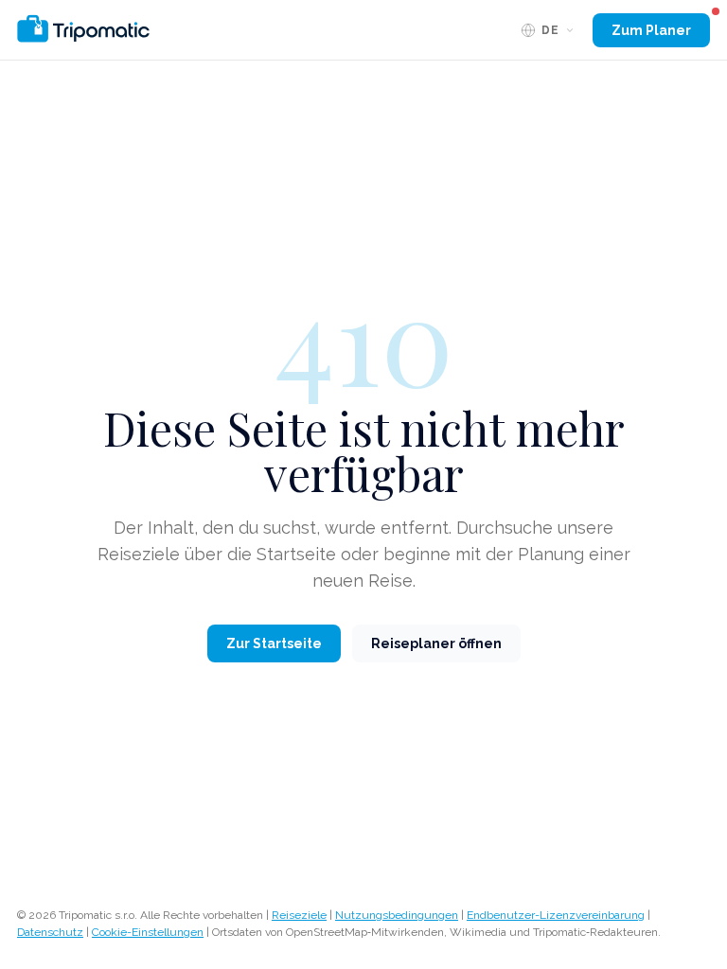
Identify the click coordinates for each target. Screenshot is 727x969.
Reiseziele (299, 915)
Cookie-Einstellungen (148, 932)
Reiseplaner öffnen (436, 643)
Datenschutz (50, 932)
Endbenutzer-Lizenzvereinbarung (556, 915)
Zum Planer (651, 30)
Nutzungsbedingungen (396, 915)
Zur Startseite (274, 643)
